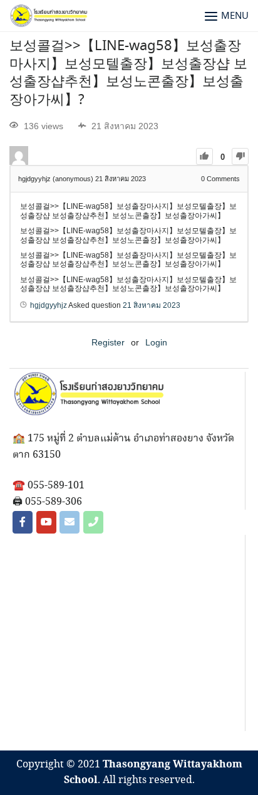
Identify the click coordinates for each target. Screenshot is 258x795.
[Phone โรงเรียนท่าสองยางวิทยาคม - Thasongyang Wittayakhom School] (93, 522)
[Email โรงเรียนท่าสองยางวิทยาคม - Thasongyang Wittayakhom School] (69, 522)
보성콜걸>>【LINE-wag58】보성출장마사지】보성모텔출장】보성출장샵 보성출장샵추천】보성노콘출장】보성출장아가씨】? (128, 73)
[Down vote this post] (240, 156)
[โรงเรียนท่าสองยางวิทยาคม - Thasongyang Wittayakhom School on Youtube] (46, 522)
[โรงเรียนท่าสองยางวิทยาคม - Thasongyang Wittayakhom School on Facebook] (23, 522)
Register (108, 342)
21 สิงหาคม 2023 (151, 305)
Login (156, 342)
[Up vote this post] (204, 156)
